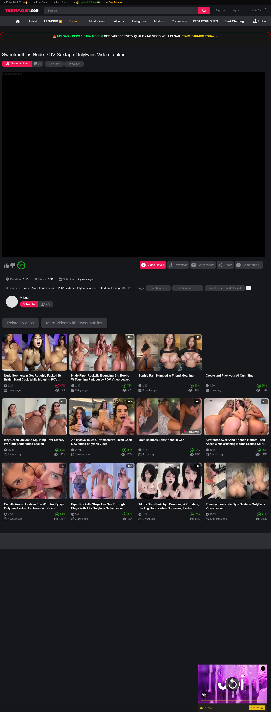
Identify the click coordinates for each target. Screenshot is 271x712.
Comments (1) (252, 265)
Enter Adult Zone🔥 (17, 2)
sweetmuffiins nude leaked (225, 288)
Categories (139, 21)
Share (228, 265)
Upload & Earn (255, 10)
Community (179, 21)
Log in (235, 10)
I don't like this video (12, 265)
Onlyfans (54, 63)
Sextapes (74, 63)
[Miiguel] (12, 302)
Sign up (220, 10)
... (248, 288)
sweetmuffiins (158, 288)
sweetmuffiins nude (187, 288)
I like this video (6, 265)
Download (181, 265)
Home (18, 21)
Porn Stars (62, 2)
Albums (119, 21)
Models (159, 21)
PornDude (42, 2)
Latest (33, 21)
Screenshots (206, 265)
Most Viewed (97, 21)
